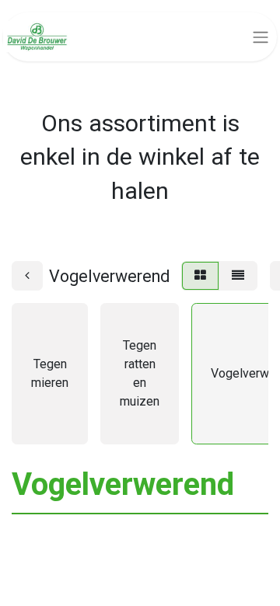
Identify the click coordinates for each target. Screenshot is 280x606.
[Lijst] (238, 276)
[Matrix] (200, 276)
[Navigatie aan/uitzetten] (260, 37)
